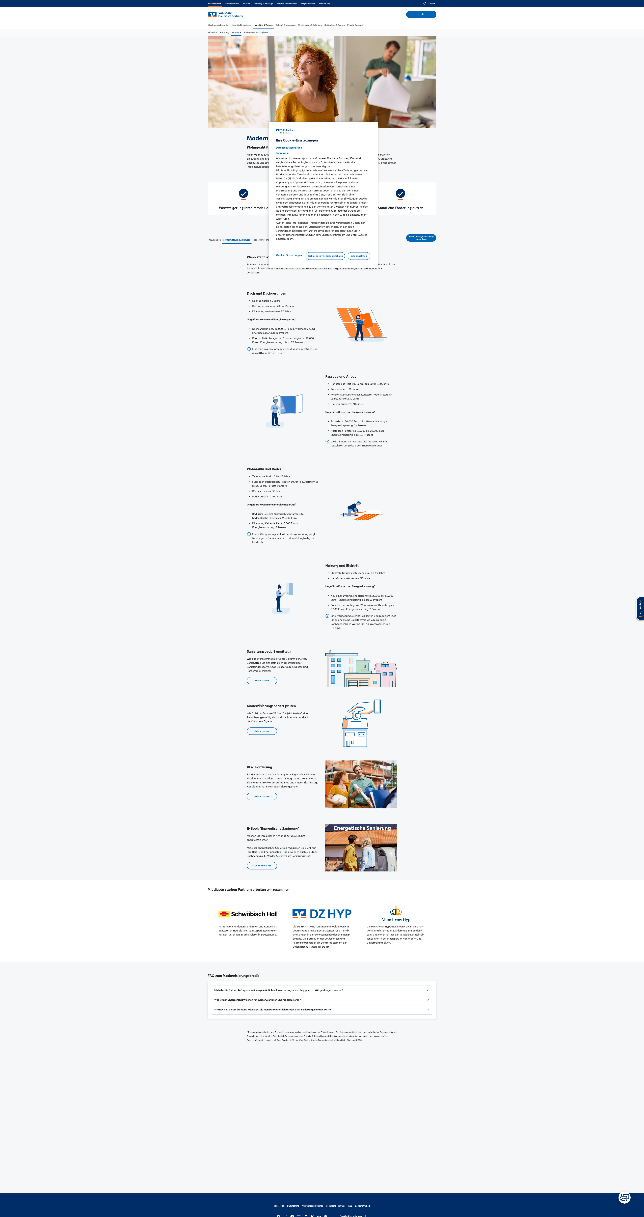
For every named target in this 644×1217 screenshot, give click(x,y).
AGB (350, 1206)
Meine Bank (324, 3)
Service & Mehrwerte (287, 3)
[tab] (219, 25)
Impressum (279, 1206)
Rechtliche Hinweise (335, 1206)
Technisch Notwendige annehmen (325, 256)
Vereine (246, 3)
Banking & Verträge (263, 3)
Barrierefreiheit (362, 1206)
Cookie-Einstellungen (289, 255)
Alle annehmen (359, 256)
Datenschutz (293, 1206)
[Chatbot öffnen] (625, 1198)
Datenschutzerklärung (289, 147)
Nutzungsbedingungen (312, 1206)
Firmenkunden (232, 3)
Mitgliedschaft (308, 3)
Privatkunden (214, 3)
